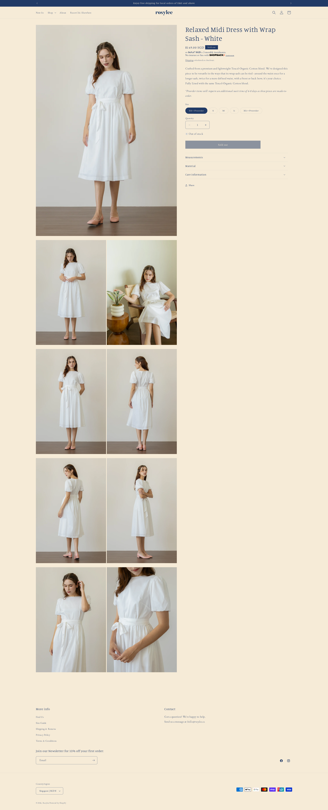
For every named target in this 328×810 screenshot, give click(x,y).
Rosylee (46, 803)
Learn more (230, 55)
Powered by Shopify (58, 803)
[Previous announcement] (37, 3)
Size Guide (41, 722)
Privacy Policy (43, 734)
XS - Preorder (198, 111)
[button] (52, 12)
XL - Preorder (253, 111)
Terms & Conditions (46, 740)
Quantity (189, 118)
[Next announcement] (291, 3)
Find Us (40, 716)
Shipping (189, 60)
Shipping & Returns (46, 728)
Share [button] (191, 185)
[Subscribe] (93, 760)
